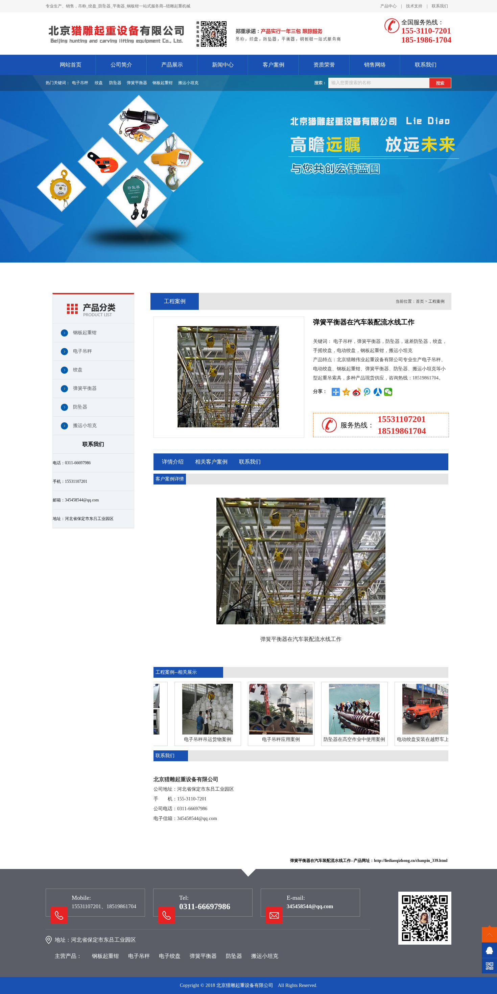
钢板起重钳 (162, 82)
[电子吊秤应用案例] (266, 709)
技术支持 (414, 6)
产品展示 (172, 65)
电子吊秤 (80, 82)
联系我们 (440, 6)
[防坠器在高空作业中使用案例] (339, 709)
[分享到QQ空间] (346, 392)
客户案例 (273, 65)
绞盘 (99, 82)
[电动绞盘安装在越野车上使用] (413, 709)
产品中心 (388, 6)
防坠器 (115, 82)
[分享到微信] (388, 392)
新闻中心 (223, 65)
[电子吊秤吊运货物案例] (193, 709)
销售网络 (375, 65)
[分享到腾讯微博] (367, 392)
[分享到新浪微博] (357, 392)
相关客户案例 (211, 462)
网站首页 (70, 65)
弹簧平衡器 (137, 82)
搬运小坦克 (188, 82)
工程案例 (436, 301)
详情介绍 (173, 462)
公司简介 (121, 65)
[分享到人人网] (378, 392)
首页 (420, 301)
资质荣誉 (324, 65)
